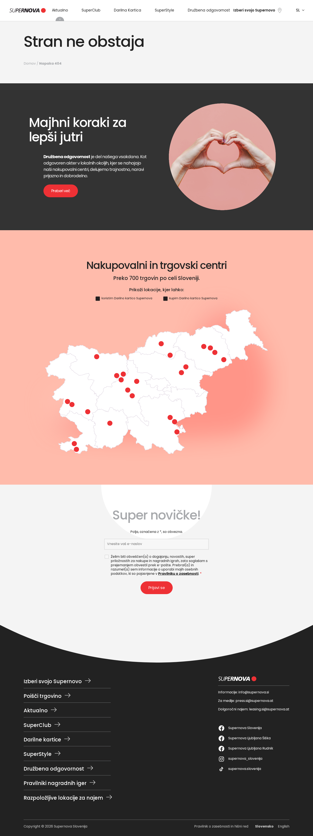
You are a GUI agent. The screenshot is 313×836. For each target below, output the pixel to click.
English (283, 826)
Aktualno (60, 11)
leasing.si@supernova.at (269, 709)
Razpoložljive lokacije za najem (63, 798)
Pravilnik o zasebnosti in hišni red (221, 826)
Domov (30, 64)
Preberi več (60, 191)
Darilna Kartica (127, 11)
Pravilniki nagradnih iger (55, 783)
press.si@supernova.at (254, 701)
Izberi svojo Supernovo (53, 682)
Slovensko (264, 827)
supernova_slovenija (245, 759)
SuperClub (91, 11)
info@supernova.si (253, 692)
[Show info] (170, 355)
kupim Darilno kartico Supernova (193, 298)
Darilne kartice (42, 740)
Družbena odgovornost (209, 11)
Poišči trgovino (43, 696)
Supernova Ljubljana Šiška (249, 738)
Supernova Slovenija (245, 728)
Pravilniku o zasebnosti (178, 574)
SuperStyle (164, 11)
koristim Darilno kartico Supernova (127, 298)
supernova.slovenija (244, 769)
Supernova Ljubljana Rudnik (250, 748)
